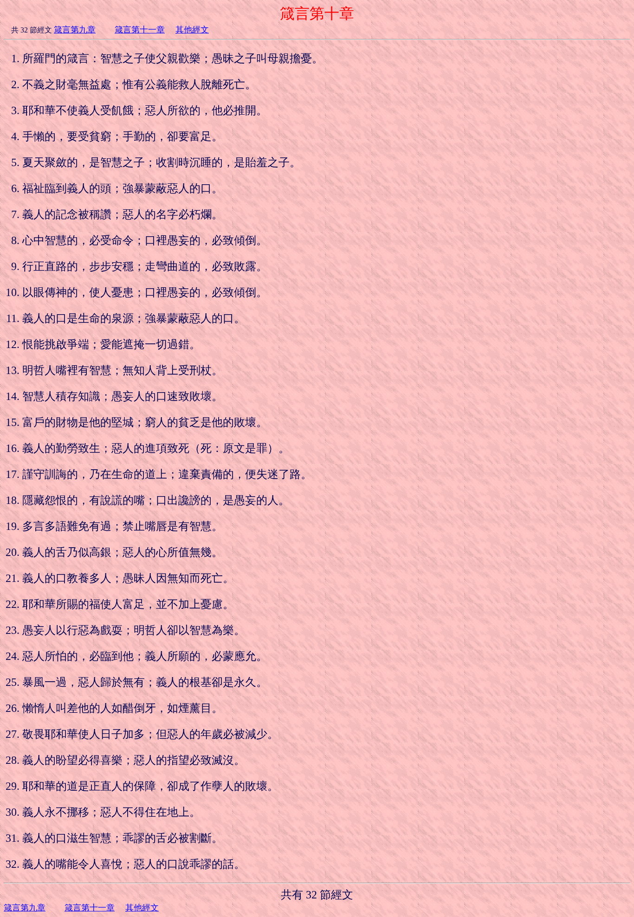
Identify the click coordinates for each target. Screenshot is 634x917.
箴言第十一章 (140, 29)
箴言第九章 (75, 29)
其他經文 (192, 29)
